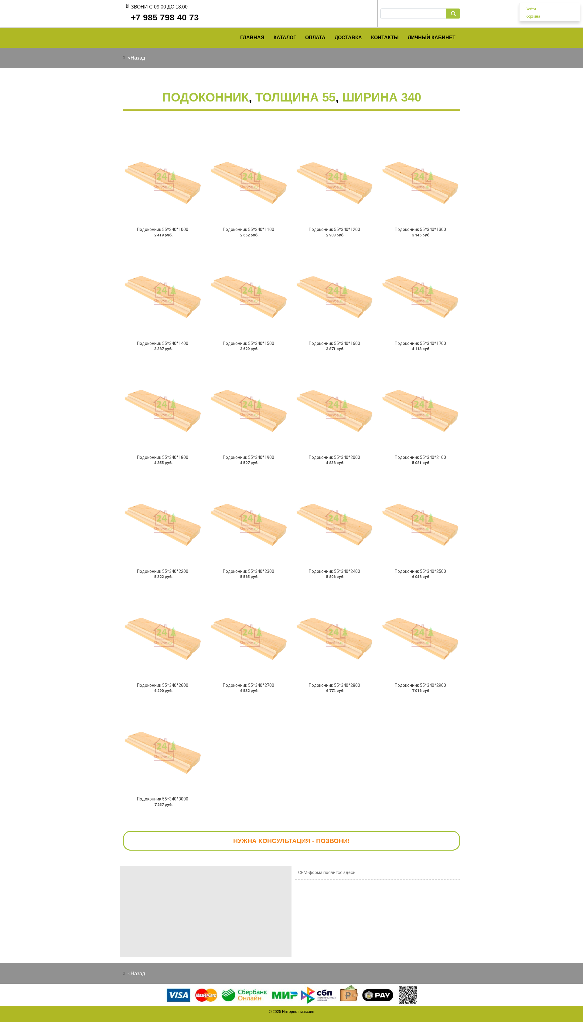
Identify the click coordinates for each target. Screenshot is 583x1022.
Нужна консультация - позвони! (291, 840)
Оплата (315, 37)
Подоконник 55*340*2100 (420, 457)
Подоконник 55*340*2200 (162, 571)
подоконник (205, 97)
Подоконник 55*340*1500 (248, 343)
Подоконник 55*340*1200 (334, 229)
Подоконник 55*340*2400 (334, 571)
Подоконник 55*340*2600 (162, 685)
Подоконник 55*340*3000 (162, 799)
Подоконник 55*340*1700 (420, 343)
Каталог (285, 37)
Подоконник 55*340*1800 (162, 457)
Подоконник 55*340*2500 (420, 571)
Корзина (533, 16)
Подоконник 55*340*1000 (162, 229)
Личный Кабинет (431, 37)
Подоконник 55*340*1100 (248, 229)
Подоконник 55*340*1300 (420, 229)
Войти (531, 9)
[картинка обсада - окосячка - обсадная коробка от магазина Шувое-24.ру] (162, 176)
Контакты (385, 37)
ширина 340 (381, 97)
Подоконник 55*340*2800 (334, 685)
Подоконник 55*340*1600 (334, 343)
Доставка (348, 37)
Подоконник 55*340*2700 (248, 685)
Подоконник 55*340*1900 (248, 457)
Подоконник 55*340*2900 (420, 685)
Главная (252, 37)
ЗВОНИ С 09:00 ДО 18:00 (159, 6)
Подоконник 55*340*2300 (248, 571)
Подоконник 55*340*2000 (334, 457)
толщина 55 (295, 97)
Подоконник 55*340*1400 (162, 343)
